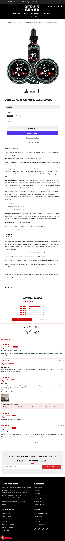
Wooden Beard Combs (40, 496)
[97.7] (36, 329)
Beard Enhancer (38, 488)
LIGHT (9, 116)
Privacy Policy (5, 530)
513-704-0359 (38, 516)
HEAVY (17, 116)
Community (35, 14)
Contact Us (32, 16)
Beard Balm (37, 493)
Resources (46, 14)
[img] (5, 344)
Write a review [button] (22, 320)
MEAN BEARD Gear (39, 502)
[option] (32, 56)
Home (9, 22)
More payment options (32, 138)
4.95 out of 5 (37, 301)
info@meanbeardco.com (40, 513)
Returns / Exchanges (7, 527)
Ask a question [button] (43, 320)
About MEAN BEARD (7, 513)
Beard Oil (36, 490)
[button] (26, 91)
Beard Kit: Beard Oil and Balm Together (24, 22)
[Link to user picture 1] (5, 397)
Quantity (9, 121)
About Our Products (7, 516)
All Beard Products (39, 504)
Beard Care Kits (38, 499)
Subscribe (51, 466)
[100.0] (27, 329)
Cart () (56, 6)
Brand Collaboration (7, 522)
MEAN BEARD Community (8, 519)
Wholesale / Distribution (8, 524)
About (25, 14)
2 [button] (30, 442)
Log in (50, 6)
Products (16, 14)
